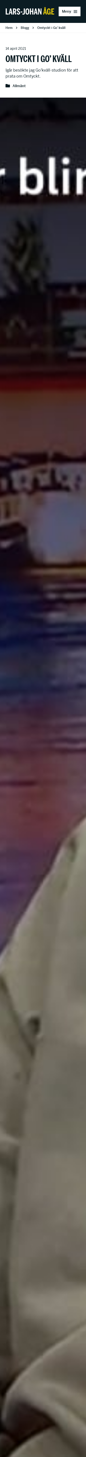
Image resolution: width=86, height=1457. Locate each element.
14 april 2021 (16, 48)
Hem (9, 27)
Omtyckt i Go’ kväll (51, 27)
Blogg (25, 27)
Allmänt (19, 86)
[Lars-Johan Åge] (30, 11)
